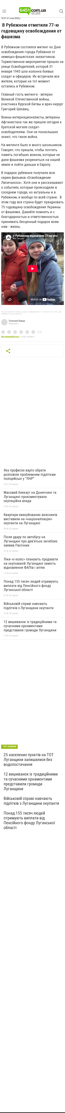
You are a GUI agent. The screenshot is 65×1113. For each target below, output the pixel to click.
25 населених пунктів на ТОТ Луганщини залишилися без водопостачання (29, 759)
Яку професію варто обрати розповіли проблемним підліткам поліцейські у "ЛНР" (30, 474)
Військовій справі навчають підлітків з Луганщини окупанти (29, 606)
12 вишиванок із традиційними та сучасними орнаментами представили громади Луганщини (30, 626)
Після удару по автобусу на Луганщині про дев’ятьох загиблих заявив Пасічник (30, 541)
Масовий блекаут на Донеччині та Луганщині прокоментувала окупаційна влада (30, 496)
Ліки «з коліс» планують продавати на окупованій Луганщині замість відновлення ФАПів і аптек (31, 563)
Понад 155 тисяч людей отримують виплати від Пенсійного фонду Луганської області (31, 585)
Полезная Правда (17, 320)
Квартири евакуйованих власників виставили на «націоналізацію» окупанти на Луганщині (30, 519)
